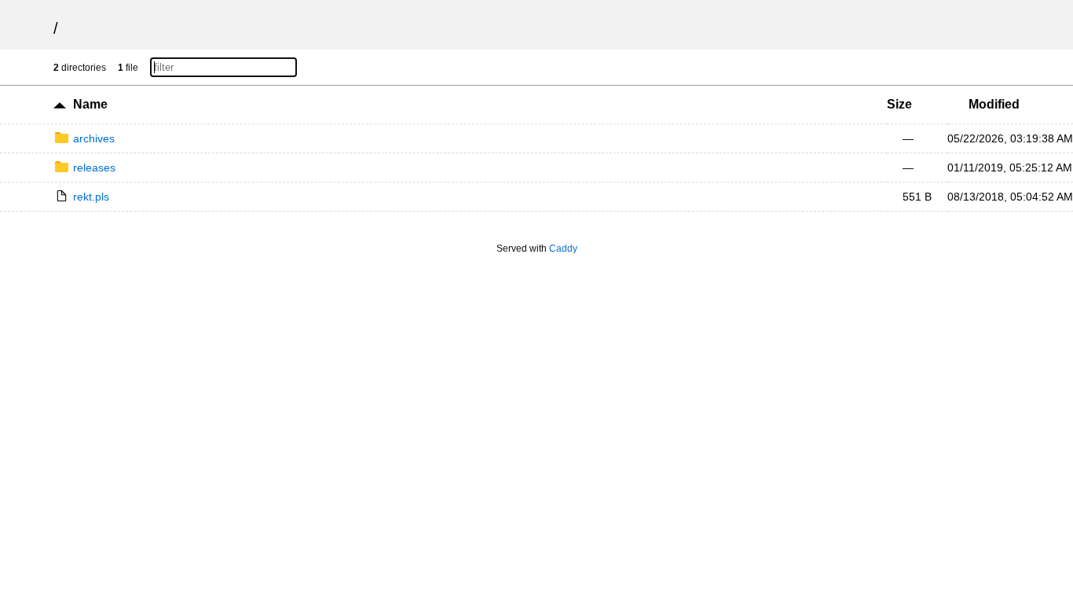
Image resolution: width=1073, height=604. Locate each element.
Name (90, 104)
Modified (994, 104)
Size (899, 104)
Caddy (563, 248)
